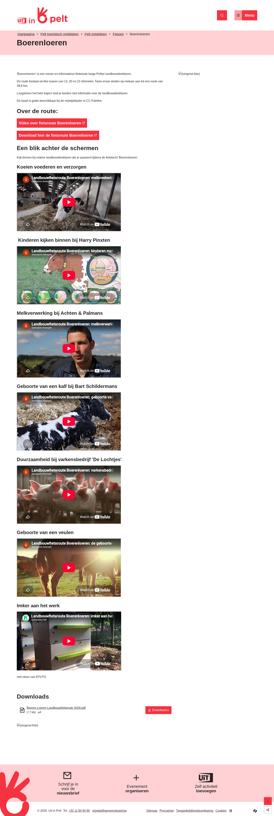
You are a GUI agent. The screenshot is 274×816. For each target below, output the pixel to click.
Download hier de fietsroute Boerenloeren (56, 135)
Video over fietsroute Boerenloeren (50, 123)
